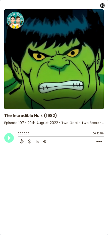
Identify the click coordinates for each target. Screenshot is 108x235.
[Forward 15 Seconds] (29, 141)
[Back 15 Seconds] (22, 141)
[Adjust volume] (44, 141)
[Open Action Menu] (99, 141)
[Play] (9, 138)
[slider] (19, 137)
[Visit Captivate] (102, 6)
